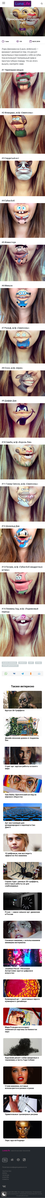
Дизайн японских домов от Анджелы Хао (22, 739)
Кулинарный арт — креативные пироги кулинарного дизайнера (22, 1000)
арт (22, 29)
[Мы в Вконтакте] (4, 1185)
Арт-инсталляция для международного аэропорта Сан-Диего (20, 825)
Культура (5, 1177)
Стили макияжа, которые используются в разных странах (19, 1087)
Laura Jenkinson (10, 663)
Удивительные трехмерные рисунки (21, 1114)
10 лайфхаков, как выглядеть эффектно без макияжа (18, 854)
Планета (5, 1179)
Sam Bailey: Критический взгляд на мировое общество (20, 795)
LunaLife (6, 1150)
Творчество (6, 1171)
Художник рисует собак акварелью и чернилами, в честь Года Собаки (22, 1059)
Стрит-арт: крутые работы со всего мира (21, 767)
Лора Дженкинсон (10, 666)
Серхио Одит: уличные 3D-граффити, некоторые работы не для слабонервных (21, 884)
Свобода (5, 1175)
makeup (23, 663)
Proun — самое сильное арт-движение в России (22, 913)
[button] (4, 1194)
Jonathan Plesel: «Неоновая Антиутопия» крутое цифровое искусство (19, 970)
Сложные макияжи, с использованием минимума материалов (22, 941)
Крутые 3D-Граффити (14, 710)
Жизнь (4, 1173)
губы (39, 663)
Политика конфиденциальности (14, 1167)
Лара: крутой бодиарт (15, 1140)
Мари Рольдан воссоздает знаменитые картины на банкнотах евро (21, 1029)
